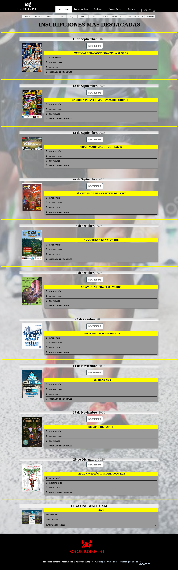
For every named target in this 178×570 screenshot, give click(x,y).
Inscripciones (64, 9)
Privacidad (112, 562)
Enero (27, 16)
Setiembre (116, 16)
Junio (83, 16)
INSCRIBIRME (94, 45)
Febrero (38, 16)
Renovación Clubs (81, 9)
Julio (94, 16)
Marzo (49, 16)
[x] (150, 10)
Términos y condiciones (130, 562)
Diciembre (150, 16)
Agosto (105, 16)
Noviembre (138, 16)
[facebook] (141, 10)
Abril (61, 16)
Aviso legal (100, 562)
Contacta (131, 9)
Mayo (72, 16)
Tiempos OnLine (115, 9)
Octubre (127, 16)
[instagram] (154, 10)
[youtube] (145, 10)
